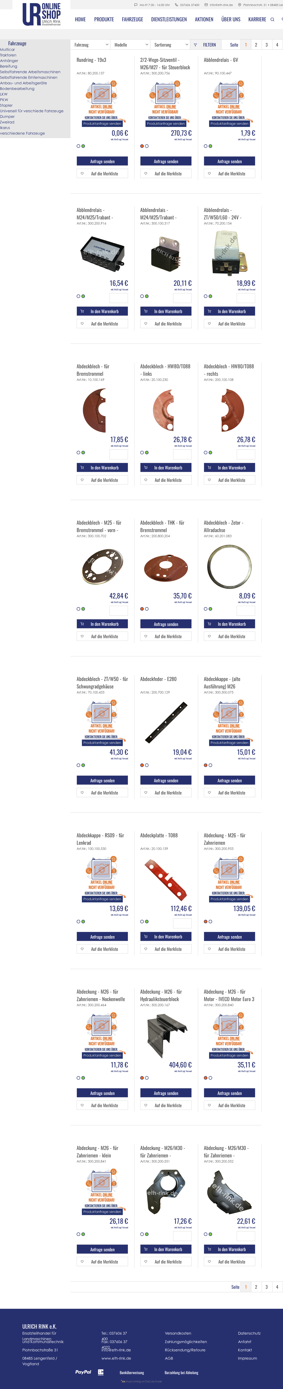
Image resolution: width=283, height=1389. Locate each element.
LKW (3, 94)
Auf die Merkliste (104, 173)
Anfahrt (244, 1342)
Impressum (247, 1358)
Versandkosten (178, 1333)
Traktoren (8, 55)
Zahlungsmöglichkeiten (186, 1342)
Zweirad (7, 122)
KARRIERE (257, 19)
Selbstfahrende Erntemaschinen (28, 77)
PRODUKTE (104, 19)
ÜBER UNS (230, 19)
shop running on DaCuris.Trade (143, 1381)
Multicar (7, 49)
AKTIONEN (204, 19)
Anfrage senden (102, 161)
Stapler (6, 105)
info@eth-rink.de (221, 5)
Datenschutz (249, 1333)
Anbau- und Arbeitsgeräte (23, 83)
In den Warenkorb (105, 311)
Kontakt (245, 1350)
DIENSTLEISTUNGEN (169, 19)
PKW (4, 100)
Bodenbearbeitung (17, 88)
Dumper (7, 116)
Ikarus (5, 128)
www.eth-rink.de (116, 1358)
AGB (169, 1358)
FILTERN (209, 44)
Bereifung (8, 66)
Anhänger (9, 61)
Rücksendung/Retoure (185, 1350)
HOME (80, 19)
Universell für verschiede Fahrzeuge (32, 111)
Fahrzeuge (132, 19)
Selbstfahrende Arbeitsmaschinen (30, 72)
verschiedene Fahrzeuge (22, 133)
